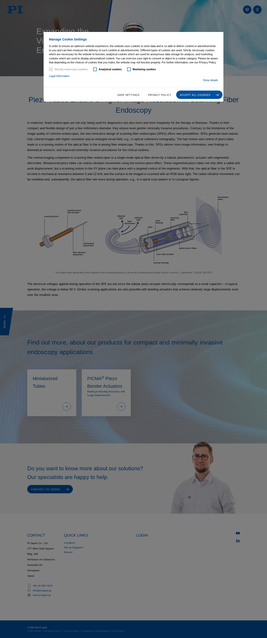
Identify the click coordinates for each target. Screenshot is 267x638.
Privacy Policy (159, 94)
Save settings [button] (128, 94)
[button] (199, 95)
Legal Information (59, 76)
